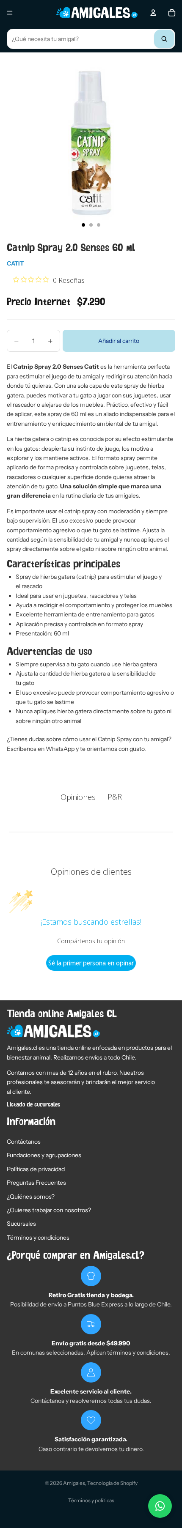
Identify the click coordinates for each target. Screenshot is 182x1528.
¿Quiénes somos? (31, 1196)
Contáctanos (24, 1141)
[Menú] (9, 12)
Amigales (74, 1483)
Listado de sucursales (33, 1105)
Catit (15, 263)
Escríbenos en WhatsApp (40, 749)
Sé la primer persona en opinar (91, 963)
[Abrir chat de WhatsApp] (160, 1506)
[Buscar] (164, 39)
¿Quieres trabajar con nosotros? (49, 1210)
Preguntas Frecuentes (36, 1182)
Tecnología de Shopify (112, 1483)
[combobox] (91, 39)
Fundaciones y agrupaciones (44, 1155)
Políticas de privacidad (36, 1169)
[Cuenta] (153, 12)
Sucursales (21, 1223)
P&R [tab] (115, 796)
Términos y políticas (91, 1500)
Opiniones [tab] (78, 797)
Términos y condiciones (38, 1237)
